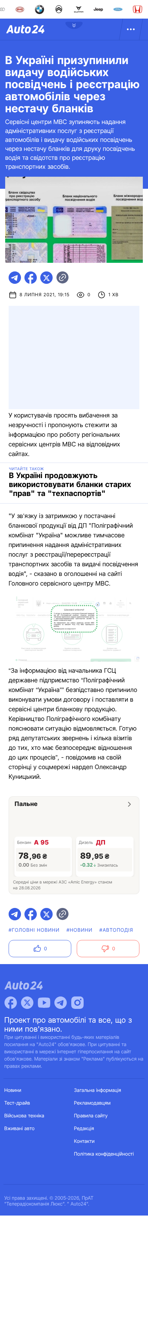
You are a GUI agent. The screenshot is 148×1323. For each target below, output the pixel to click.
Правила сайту (91, 1116)
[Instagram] (77, 1002)
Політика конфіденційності (104, 1154)
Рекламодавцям (92, 1103)
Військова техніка (24, 1116)
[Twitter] (27, 1002)
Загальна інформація (97, 1090)
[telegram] (15, 277)
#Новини (79, 930)
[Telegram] (60, 1002)
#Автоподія (116, 930)
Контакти (84, 1141)
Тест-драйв (17, 1103)
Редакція (84, 1128)
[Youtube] (44, 1002)
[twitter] (46, 277)
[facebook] (30, 277)
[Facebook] (10, 1002)
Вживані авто (19, 1128)
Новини (12, 1090)
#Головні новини (34, 930)
